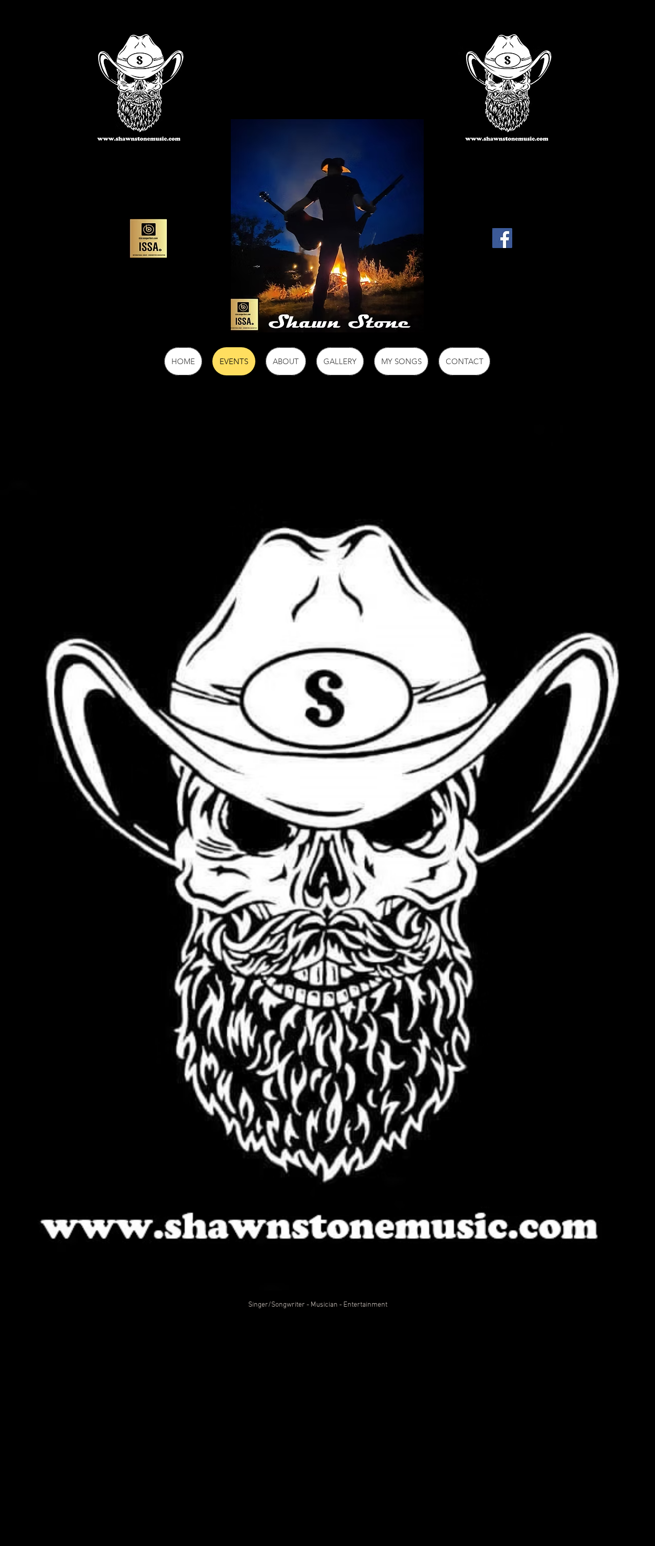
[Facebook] (502, 238)
